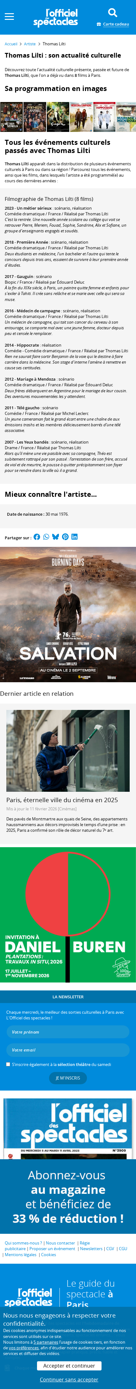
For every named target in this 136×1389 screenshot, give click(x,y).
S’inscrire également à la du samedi (61, 1064)
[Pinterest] (65, 538)
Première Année (32, 242)
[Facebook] (37, 538)
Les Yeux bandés (32, 442)
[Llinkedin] (74, 538)
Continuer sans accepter (69, 1379)
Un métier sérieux (34, 208)
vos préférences (24, 1348)
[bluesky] (55, 538)
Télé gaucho (28, 408)
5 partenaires (46, 1342)
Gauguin (25, 276)
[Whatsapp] (46, 538)
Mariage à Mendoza (36, 379)
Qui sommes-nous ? (23, 1243)
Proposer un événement (52, 1248)
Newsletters (91, 1248)
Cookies (48, 1254)
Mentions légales (20, 1254)
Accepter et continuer (69, 1365)
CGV (110, 1248)
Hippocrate (28, 345)
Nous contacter (60, 1243)
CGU (123, 1248)
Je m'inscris (68, 1078)
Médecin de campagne (38, 311)
